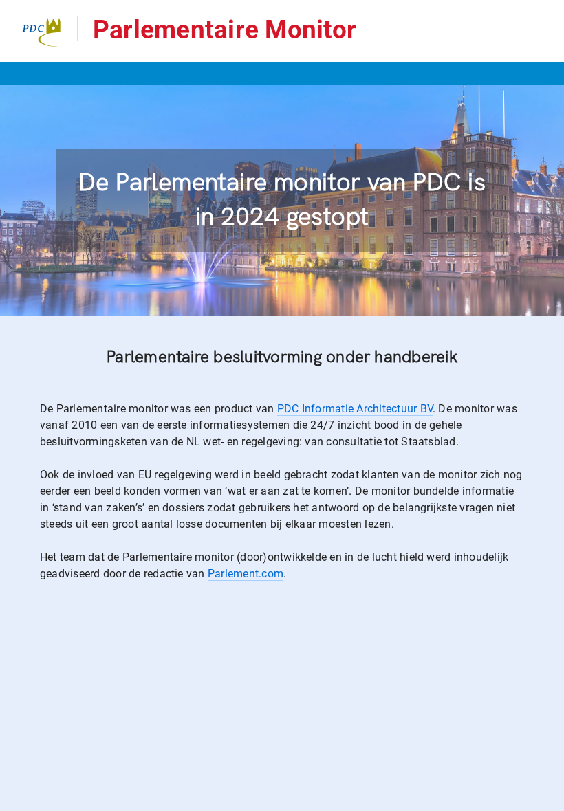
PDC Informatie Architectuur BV (355, 408)
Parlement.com (245, 573)
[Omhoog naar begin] (547, 799)
